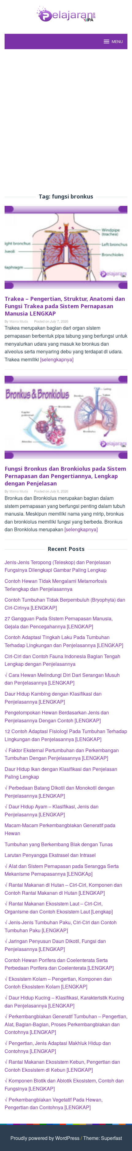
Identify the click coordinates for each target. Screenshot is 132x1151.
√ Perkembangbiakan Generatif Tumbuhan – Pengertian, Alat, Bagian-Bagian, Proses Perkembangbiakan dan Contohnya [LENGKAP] (66, 1024)
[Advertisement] (66, 121)
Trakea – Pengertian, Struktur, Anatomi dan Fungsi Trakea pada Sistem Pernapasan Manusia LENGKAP (65, 306)
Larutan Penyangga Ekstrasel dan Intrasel (50, 854)
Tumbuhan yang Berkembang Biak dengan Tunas (59, 844)
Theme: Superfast (102, 1137)
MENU (117, 41)
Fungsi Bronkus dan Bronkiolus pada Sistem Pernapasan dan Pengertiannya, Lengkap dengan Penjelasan (65, 476)
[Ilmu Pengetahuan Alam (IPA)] (66, 13)
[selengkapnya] (56, 359)
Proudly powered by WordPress (45, 1137)
